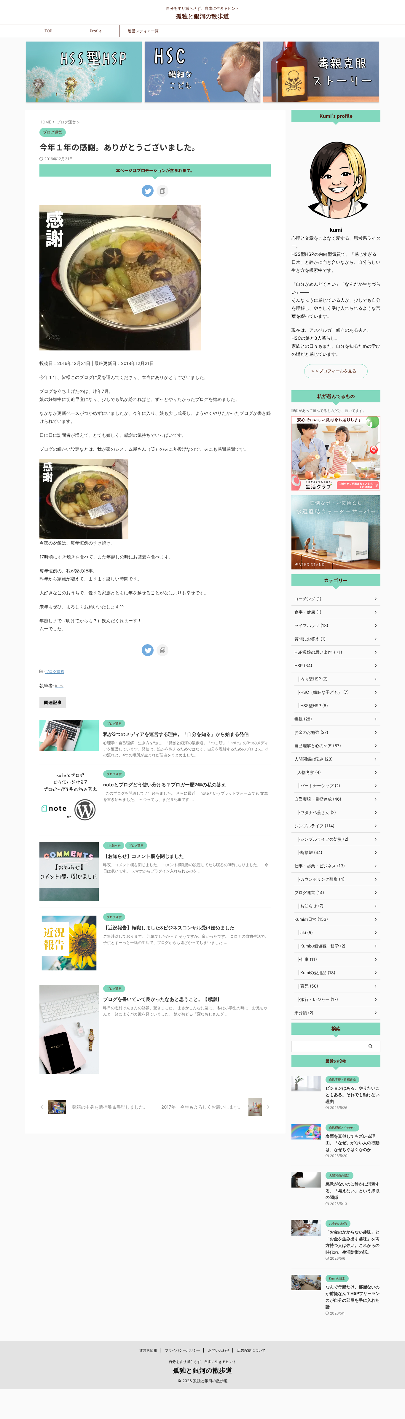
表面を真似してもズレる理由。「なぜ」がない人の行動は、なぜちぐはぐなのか (353, 1143)
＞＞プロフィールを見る (333, 371)
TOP (48, 30)
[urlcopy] (162, 191)
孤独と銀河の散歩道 (202, 16)
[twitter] (148, 191)
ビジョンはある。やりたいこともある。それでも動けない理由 (353, 1094)
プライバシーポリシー (182, 1350)
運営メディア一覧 (143, 30)
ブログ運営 (54, 671)
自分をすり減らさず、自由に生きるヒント (202, 1361)
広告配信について (251, 1350)
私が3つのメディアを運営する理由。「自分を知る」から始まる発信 (176, 734)
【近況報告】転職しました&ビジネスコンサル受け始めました (169, 928)
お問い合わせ (218, 1350)
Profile (96, 30)
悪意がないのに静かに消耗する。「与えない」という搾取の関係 (353, 1190)
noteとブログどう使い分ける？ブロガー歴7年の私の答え (164, 785)
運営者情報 (148, 1350)
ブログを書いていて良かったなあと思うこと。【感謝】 (162, 999)
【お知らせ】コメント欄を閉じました (143, 856)
